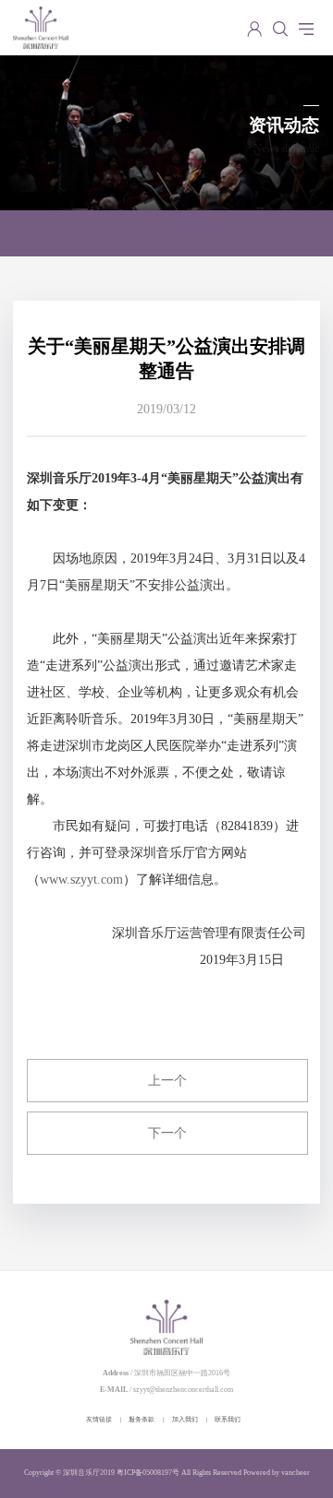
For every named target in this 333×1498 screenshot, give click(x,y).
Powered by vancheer (276, 1472)
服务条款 (141, 1419)
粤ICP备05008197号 (148, 1472)
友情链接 (99, 1419)
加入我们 (185, 1419)
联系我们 (227, 1419)
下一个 (167, 1133)
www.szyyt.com (81, 879)
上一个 (167, 1081)
